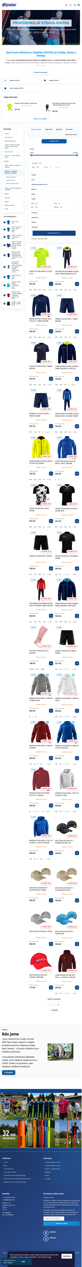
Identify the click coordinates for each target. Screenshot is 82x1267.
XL (36, 717)
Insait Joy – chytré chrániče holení (12, 156)
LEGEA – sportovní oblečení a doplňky (13, 189)
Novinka (46, 167)
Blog (5, 1165)
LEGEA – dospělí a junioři (52, 1169)
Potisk (6, 209)
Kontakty (48, 1179)
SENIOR (31, 669)
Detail (51, 284)
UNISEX (58, 207)
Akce (34, 167)
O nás (6, 1162)
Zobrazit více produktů (40, 119)
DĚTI (34, 207)
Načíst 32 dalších (54, 999)
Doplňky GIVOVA (10, 180)
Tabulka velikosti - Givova (53, 1162)
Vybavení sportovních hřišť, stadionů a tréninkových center (12, 146)
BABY (42, 669)
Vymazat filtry (53, 233)
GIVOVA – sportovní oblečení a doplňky (11, 172)
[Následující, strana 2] (54, 1004)
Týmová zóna (8, 137)
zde (49, 1257)
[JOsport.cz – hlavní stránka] (8, 4)
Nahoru (55, 1010)
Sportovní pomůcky (10, 141)
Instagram (52, 1237)
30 (58, 1004)
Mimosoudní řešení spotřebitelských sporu (17, 1179)
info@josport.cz (9, 1200)
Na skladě (34, 163)
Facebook (52, 1232)
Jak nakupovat (8, 1169)
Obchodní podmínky (10, 1172)
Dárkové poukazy (9, 205)
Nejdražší (59, 129)
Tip (57, 167)
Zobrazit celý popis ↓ (41, 72)
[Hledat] (66, 5)
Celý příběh (8, 1072)
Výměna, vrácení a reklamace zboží (15, 1182)
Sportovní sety (9, 152)
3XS (39, 290)
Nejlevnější (48, 129)
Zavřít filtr (54, 141)
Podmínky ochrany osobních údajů (15, 1175)
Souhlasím (67, 1256)
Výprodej (7, 198)
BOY (37, 669)
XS (70, 290)
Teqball (7, 201)
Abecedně (69, 129)
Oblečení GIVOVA (11, 177)
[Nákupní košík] (74, 5)
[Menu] (79, 5)
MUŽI (34, 203)
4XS (35, 290)
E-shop (7, 133)
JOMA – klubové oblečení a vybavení (13, 166)
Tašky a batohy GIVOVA (12, 183)
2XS (44, 290)
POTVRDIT (61, 1223)
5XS (30, 290)
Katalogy (47, 1172)
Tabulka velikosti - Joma (52, 1165)
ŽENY (57, 203)
